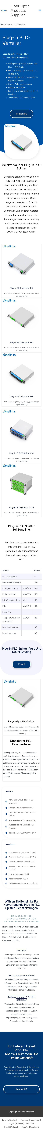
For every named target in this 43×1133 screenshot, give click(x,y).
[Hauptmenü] (40, 10)
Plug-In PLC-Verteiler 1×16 (21, 453)
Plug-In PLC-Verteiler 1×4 (21, 342)
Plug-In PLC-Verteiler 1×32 (21, 507)
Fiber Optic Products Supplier (20, 10)
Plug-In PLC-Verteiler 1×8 (21, 396)
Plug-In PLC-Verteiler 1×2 (21, 288)
